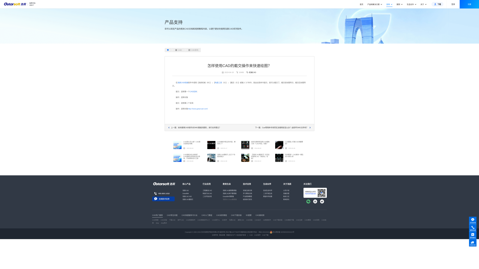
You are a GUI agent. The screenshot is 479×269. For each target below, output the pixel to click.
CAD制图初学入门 (204, 220)
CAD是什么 (216, 220)
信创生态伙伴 (267, 190)
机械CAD (252, 72)
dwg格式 (164, 223)
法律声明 (215, 235)
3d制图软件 (267, 220)
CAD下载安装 (277, 220)
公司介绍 (286, 190)
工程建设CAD (207, 190)
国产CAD (181, 220)
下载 (439, 4)
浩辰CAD (185, 190)
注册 (469, 4)
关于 (422, 4)
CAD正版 (164, 220)
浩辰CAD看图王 (187, 199)
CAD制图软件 (190, 220)
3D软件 (224, 220)
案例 (399, 4)
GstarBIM (185, 193)
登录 (453, 4)
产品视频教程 (247, 196)
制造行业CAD (207, 193)
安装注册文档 (247, 190)
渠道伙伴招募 (267, 196)
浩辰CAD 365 (187, 196)
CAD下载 (265, 235)
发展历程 (286, 193)
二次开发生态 (267, 193)
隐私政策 (222, 235)
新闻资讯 (286, 199)
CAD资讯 (194, 50)
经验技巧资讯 (247, 199)
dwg (157, 223)
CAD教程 (308, 220)
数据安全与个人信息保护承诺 (236, 235)
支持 (388, 4)
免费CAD (232, 220)
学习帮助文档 (247, 193)
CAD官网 (316, 220)
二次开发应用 (207, 196)
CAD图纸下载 (289, 220)
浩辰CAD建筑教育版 (230, 190)
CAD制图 (155, 220)
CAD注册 (299, 220)
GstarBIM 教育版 (228, 196)
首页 (361, 4)
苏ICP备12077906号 (233, 232)
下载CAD (172, 220)
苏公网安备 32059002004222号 (283, 232)
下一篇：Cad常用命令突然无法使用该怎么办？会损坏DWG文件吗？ (281, 128)
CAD (180, 50)
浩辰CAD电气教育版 (230, 193)
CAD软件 (257, 235)
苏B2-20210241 (264, 232)
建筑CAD (241, 220)
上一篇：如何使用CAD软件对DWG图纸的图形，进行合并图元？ (196, 128)
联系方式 (286, 196)
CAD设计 (258, 220)
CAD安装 (249, 220)
